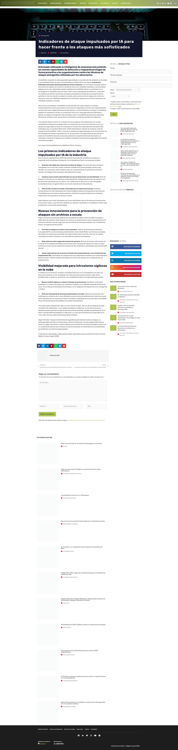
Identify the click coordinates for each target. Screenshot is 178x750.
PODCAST (115, 3)
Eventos (65, 446)
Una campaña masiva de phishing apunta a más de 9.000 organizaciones (79, 651)
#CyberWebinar (67, 524)
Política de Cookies (69, 729)
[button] (175, 3)
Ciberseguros (126, 3)
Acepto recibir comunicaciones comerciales (125, 109)
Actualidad (42, 3)
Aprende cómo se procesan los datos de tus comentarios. (86, 420)
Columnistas (104, 3)
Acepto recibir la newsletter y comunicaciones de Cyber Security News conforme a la (125, 104)
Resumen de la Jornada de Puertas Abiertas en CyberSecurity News (83, 521)
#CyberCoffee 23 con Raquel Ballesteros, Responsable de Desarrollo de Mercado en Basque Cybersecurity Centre (83, 599)
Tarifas (87, 729)
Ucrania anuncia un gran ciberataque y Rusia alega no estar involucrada (129, 318)
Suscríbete (94, 729)
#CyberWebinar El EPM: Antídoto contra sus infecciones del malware (83, 624)
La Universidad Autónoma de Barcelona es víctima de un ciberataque (127, 328)
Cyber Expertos (73, 577)
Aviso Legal (80, 729)
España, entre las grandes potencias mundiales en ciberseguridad (126, 307)
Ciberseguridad (45, 35)
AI (123, 169)
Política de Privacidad (56, 729)
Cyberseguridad (70, 3)
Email (73, 654)
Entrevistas (93, 3)
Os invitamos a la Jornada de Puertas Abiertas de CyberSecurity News (82, 547)
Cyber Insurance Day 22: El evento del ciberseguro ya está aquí (81, 443)
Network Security (127, 291)
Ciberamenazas (55, 3)
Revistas (83, 3)
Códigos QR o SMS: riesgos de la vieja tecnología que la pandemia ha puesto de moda (83, 573)
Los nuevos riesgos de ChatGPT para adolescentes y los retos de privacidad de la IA (130, 164)
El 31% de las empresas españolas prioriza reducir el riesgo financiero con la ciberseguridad (83, 677)
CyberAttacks (135, 180)
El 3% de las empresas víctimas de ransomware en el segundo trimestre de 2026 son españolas (130, 176)
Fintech (74, 706)
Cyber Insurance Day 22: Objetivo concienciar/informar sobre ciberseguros (81, 470)
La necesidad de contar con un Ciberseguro (75, 495)
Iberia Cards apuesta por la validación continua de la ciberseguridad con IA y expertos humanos (83, 703)
